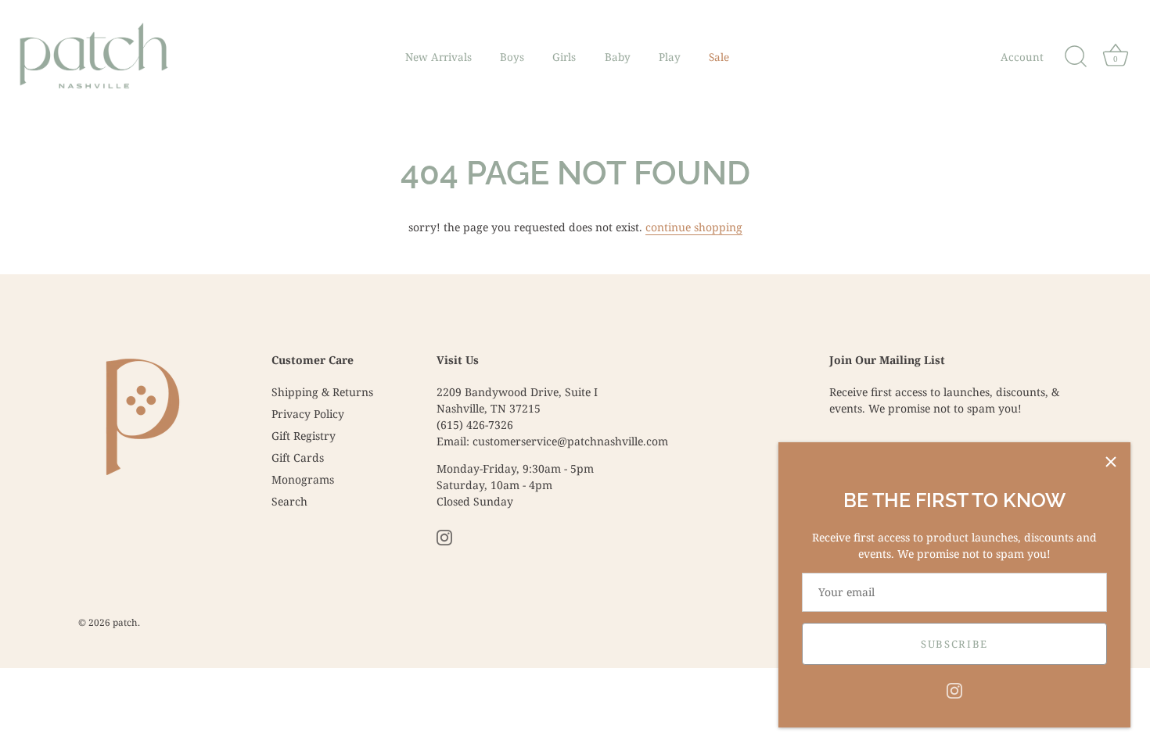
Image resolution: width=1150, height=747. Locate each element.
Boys (512, 57)
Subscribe (954, 644)
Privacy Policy (307, 413)
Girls (564, 57)
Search (289, 501)
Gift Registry (303, 435)
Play (670, 57)
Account (1022, 57)
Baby (618, 57)
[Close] (1111, 462)
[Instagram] (954, 689)
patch (125, 622)
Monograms (302, 479)
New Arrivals (438, 57)
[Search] (1075, 57)
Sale (719, 57)
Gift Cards (297, 457)
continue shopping (693, 227)
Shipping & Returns (322, 391)
